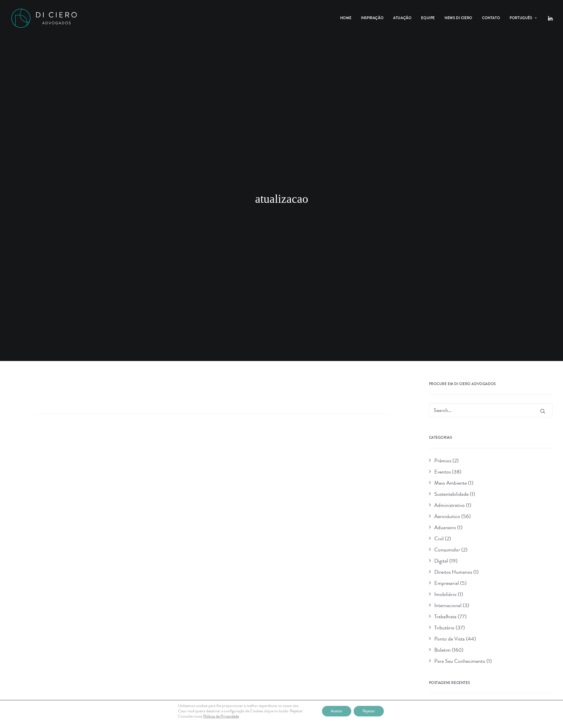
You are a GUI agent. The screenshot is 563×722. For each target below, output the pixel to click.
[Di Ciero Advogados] (44, 18)
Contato (491, 18)
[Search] (212, 420)
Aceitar (336, 711)
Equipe (428, 18)
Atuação (402, 18)
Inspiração (372, 18)
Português (521, 18)
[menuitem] (345, 18)
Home (345, 18)
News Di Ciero (458, 18)
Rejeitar (368, 711)
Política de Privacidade (221, 716)
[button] (549, 18)
